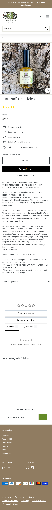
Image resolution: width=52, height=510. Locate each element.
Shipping (5, 154)
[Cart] (41, 16)
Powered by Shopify (10, 504)
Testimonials (7, 442)
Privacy (31, 497)
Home (4, 38)
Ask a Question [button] (27, 320)
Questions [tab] (28, 326)
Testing (5, 446)
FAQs (4, 450)
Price (4, 114)
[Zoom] (47, 90)
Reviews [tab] (10, 326)
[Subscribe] (43, 417)
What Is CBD (7, 439)
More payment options (26, 175)
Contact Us (6, 453)
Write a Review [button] (27, 313)
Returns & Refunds (10, 500)
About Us (5, 435)
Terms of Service (39, 500)
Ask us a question (10, 281)
